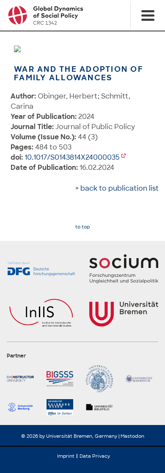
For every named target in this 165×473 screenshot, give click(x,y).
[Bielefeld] (102, 407)
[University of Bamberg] (102, 378)
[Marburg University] (23, 407)
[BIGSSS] (63, 378)
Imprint (65, 456)
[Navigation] (147, 15)
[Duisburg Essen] (63, 407)
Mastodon (132, 436)
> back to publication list (117, 188)
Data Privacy (95, 456)
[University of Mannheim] (142, 378)
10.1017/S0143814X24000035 (72, 157)
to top (82, 227)
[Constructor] (23, 378)
